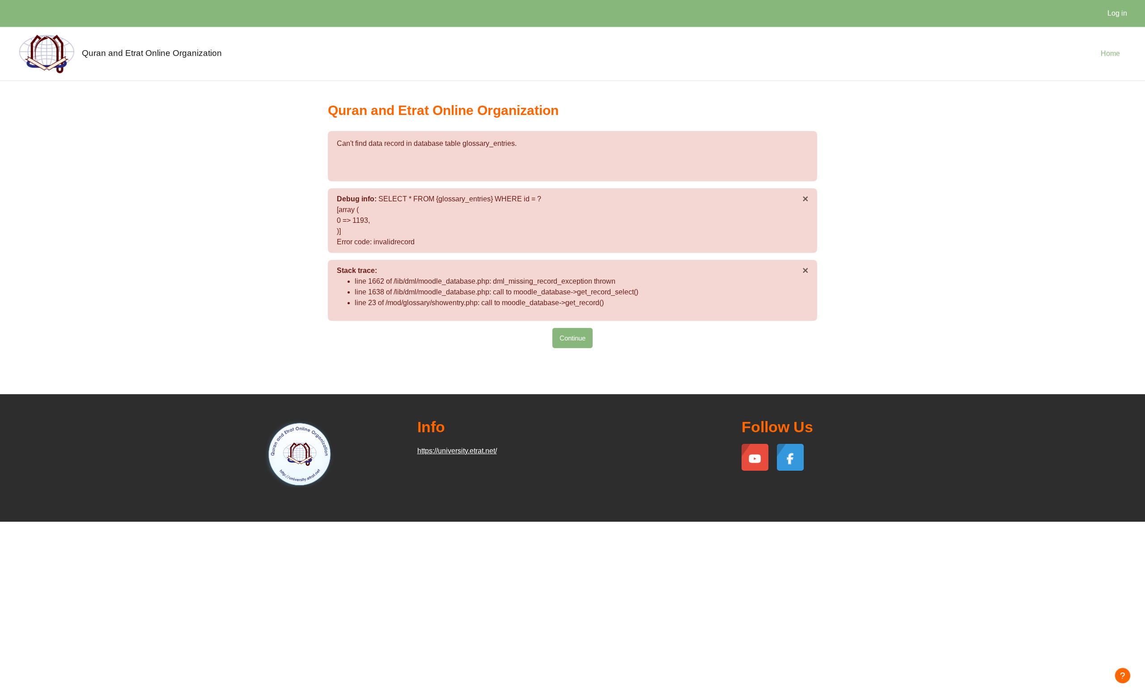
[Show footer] (1123, 676)
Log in (1117, 13)
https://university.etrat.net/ (457, 451)
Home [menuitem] (1110, 53)
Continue (572, 338)
